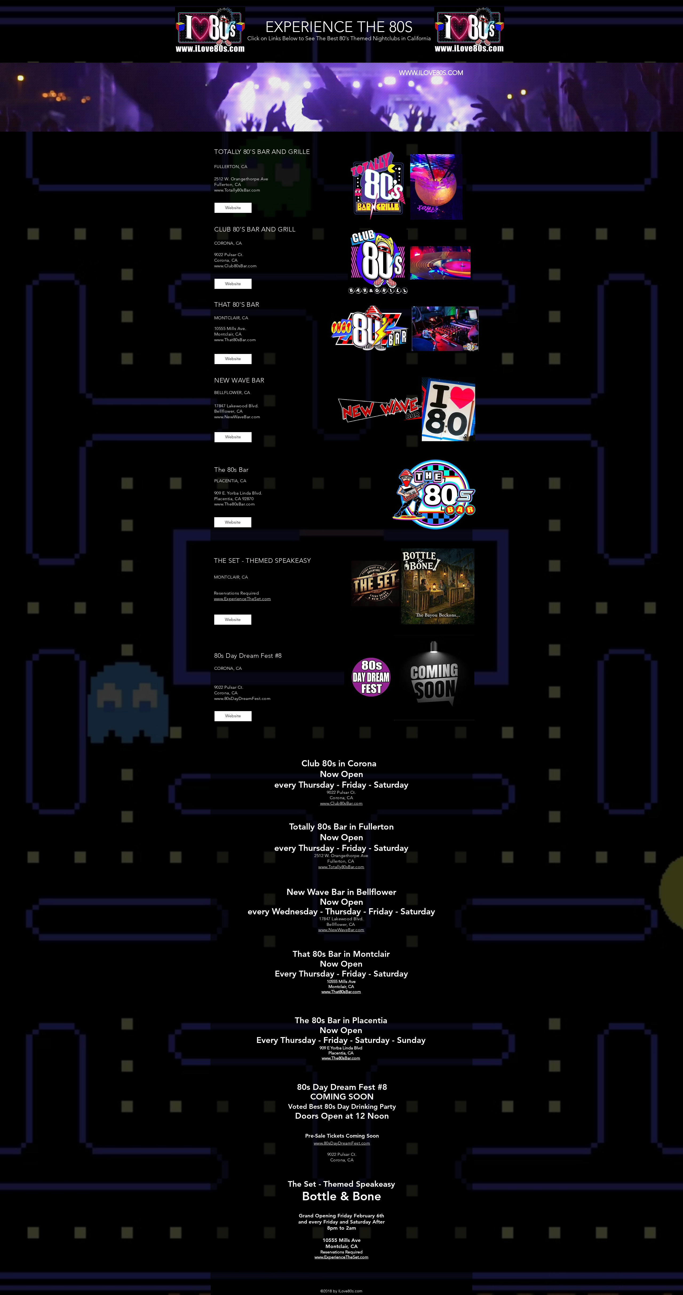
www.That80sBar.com (235, 339)
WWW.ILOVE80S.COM (431, 73)
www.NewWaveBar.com (237, 416)
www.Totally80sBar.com (237, 190)
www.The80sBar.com (234, 504)
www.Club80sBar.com (235, 265)
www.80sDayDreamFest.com (242, 698)
